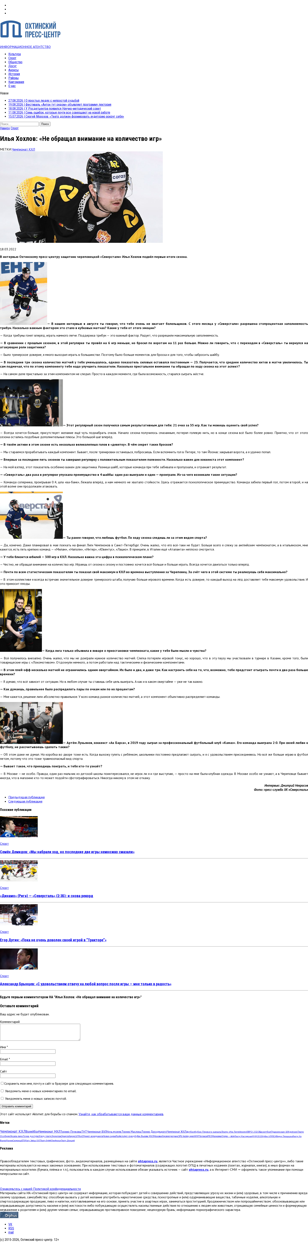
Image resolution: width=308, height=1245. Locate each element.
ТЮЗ (210, 1136)
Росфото (120, 1136)
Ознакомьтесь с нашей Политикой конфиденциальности (40, 1189)
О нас (12, 86)
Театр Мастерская (243, 1136)
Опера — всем (228, 1136)
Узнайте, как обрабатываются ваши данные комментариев (121, 1114)
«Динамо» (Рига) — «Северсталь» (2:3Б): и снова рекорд (46, 896)
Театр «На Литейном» (234, 1131)
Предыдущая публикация (26, 797)
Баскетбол (265, 1131)
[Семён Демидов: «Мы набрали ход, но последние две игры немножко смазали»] (19, 836)
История (14, 74)
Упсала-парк (16, 1136)
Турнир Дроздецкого (154, 1131)
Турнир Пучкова (70, 1131)
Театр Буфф (45, 1140)
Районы (13, 78)
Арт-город (129, 1136)
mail (11, 1232)
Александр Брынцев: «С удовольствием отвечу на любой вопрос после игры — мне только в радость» (85, 984)
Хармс (72, 1136)
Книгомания (16, 82)
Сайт (3, 1071)
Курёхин (293, 1131)
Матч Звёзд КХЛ (32, 1140)
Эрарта (65, 1136)
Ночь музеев (114, 1131)
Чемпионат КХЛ (23, 149)
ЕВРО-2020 (253, 1131)
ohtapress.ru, (199, 1169)
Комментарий (10, 1022)
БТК (23, 1140)
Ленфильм (56, 1140)
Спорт (12, 58)
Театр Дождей (68, 1140)
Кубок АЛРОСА (269, 1136)
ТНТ (84, 1131)
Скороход (17, 1140)
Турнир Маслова (131, 1131)
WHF (196, 1136)
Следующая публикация (25, 801)
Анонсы (13, 70)
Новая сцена (109, 1136)
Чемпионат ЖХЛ (176, 1131)
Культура (14, 54)
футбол (190, 1131)
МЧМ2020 (257, 1136)
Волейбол (32, 1131)
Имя (3, 1047)
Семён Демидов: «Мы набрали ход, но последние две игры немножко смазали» (67, 852)
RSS (11, 1228)
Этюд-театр (45, 1136)
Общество (15, 62)
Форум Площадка (284, 1136)
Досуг (12, 66)
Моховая (158, 1136)
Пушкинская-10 (279, 1131)
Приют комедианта (93, 1136)
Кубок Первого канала (208, 1131)
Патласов (203, 1136)
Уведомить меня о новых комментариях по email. (40, 1091)
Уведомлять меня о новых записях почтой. (36, 1098)
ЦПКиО (79, 1136)
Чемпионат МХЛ (49, 1131)
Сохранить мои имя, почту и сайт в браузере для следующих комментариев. (59, 1083)
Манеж (9, 1140)
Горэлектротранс (170, 1136)
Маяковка (216, 1136)
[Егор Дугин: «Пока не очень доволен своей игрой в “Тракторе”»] (19, 924)
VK (10, 1224)
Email (4, 1059)
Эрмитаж (56, 1136)
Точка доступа (31, 1136)
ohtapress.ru (147, 1161)
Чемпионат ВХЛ (97, 1131)
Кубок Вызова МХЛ (144, 1136)
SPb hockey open (186, 1136)
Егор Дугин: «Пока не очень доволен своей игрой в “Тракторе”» (53, 940)
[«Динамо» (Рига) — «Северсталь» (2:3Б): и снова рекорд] (19, 880)
